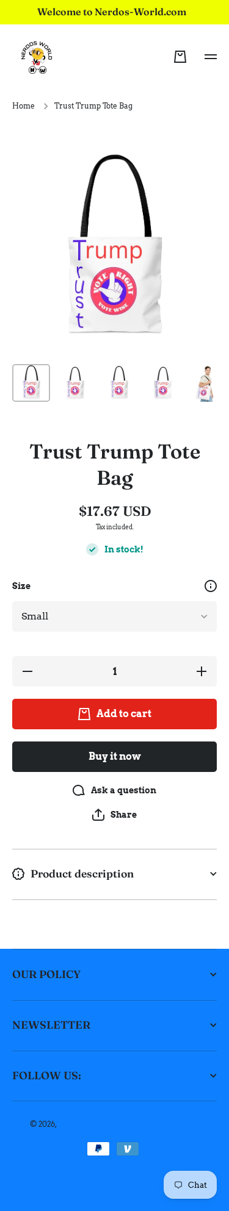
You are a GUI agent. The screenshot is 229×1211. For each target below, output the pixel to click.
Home (23, 105)
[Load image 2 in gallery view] (75, 383)
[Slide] (211, 586)
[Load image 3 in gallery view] (119, 383)
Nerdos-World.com (92, 1124)
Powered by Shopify (164, 1124)
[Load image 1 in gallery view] (31, 383)
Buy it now (115, 756)
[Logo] (36, 56)
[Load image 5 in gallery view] (207, 383)
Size (21, 586)
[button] (180, 57)
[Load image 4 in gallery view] (163, 383)
